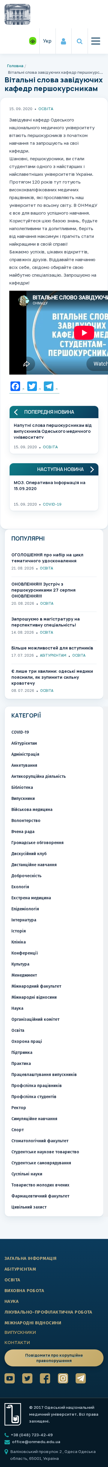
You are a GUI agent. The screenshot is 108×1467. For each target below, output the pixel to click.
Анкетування (24, 765)
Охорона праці (26, 1041)
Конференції (24, 953)
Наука (17, 1008)
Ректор (18, 1107)
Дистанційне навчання (34, 864)
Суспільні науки (26, 1174)
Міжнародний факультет (36, 986)
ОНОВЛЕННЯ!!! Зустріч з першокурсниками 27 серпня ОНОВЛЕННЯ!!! (43, 589)
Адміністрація (25, 754)
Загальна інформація (30, 1258)
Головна (15, 65)
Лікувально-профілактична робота (48, 1312)
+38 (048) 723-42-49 (31, 1434)
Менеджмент (24, 975)
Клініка (18, 942)
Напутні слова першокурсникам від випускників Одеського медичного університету (53, 430)
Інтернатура (23, 920)
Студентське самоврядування (41, 1163)
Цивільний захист (28, 1207)
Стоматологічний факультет (39, 1140)
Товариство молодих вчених (40, 1185)
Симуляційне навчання (34, 1118)
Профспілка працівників (36, 1085)
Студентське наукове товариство (45, 1151)
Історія (18, 931)
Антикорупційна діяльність (38, 776)
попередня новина (49, 412)
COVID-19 (52, 504)
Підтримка (21, 1052)
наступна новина (60, 469)
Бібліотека (22, 787)
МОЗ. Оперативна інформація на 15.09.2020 (50, 485)
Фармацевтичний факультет (40, 1196)
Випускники (23, 798)
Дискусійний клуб (28, 853)
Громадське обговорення (37, 842)
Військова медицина (31, 809)
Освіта (45, 108)
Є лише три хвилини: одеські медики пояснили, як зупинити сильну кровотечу (52, 677)
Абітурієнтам (53, 655)
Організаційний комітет (35, 1019)
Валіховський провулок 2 (36, 1451)
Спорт (17, 1129)
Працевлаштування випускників (44, 1074)
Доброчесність (26, 875)
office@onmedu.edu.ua (36, 1441)
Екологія (20, 886)
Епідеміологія (25, 909)
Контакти (17, 1342)
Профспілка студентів (33, 1096)
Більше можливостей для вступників (52, 647)
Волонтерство (25, 820)
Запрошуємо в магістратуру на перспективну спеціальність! (45, 621)
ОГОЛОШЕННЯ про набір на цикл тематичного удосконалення (47, 557)
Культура (20, 964)
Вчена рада (22, 831)
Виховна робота (24, 1290)
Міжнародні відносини (34, 997)
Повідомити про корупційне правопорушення (54, 1358)
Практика (21, 1063)
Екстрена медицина (31, 897)
